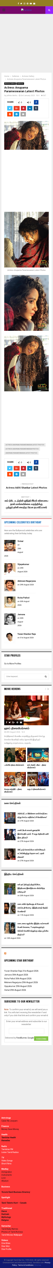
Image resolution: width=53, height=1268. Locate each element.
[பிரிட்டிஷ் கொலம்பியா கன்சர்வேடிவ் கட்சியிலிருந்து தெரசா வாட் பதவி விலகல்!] (10, 859)
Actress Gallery (10, 83)
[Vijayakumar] (10, 574)
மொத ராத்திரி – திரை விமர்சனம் (13, 790)
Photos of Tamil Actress (12, 1232)
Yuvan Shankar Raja (27, 634)
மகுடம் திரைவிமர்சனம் (36, 789)
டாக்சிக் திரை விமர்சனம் (14, 765)
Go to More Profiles (12, 663)
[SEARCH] (46, 676)
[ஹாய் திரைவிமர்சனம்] (26, 710)
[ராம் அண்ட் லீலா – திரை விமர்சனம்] (38, 755)
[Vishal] (10, 550)
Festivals (5, 1214)
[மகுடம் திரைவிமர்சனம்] (38, 779)
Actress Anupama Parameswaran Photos (22, 449)
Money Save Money (10, 1129)
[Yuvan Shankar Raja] (10, 643)
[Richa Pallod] (10, 607)
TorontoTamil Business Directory (15, 1192)
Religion (5, 1220)
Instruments (6, 1175)
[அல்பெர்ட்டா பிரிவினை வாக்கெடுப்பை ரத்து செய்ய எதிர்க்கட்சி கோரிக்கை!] (10, 823)
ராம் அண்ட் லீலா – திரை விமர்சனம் (36, 766)
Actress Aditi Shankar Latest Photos (26, 488)
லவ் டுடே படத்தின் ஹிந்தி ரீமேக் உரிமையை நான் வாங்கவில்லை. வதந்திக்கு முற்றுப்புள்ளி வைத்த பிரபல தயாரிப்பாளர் (26, 504)
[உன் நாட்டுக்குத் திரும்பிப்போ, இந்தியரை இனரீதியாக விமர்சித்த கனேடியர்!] (10, 894)
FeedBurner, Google (25, 1038)
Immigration (6, 1172)
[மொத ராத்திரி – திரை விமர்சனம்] (15, 779)
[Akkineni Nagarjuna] (10, 590)
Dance (4, 1211)
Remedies (5, 1140)
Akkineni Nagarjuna (27, 581)
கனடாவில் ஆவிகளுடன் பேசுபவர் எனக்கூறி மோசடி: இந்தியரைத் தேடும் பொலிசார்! (33, 908)
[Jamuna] (10, 624)
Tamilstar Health (8, 1137)
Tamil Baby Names (9, 1229)
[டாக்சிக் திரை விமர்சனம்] (15, 755)
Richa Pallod (23, 598)
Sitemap (38, 1265)
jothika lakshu (12, 95)
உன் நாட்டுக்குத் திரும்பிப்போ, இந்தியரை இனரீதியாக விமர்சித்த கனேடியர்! (31, 888)
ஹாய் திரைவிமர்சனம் (16, 728)
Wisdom (4, 1181)
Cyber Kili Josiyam (9, 1121)
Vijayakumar (23, 564)
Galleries (20, 83)
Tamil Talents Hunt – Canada (13, 1203)
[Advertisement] (26, 43)
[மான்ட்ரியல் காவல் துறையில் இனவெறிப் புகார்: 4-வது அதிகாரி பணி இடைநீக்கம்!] (10, 839)
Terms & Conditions (25, 1265)
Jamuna (21, 614)
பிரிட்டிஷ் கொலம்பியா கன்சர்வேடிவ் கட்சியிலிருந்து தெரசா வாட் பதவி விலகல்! (31, 853)
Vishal (20, 541)
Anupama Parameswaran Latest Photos (21, 453)
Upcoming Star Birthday (18, 960)
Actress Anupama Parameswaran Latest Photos (25, 445)
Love (3, 1178)
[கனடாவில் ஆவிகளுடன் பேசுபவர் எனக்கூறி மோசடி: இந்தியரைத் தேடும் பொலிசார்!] (10, 913)
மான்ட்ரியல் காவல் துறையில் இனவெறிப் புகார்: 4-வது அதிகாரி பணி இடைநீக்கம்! (33, 834)
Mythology (6, 1217)
